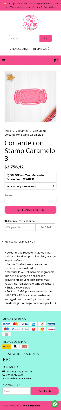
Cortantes (22, 131)
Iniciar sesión (42, 48)
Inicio (8, 131)
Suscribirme (44, 391)
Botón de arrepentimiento (18, 378)
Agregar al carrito (30, 210)
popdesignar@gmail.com (19, 371)
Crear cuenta (19, 48)
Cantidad (8, 195)
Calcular (46, 227)
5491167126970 (14, 374)
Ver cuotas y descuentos (21, 186)
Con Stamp (40, 131)
